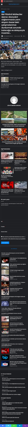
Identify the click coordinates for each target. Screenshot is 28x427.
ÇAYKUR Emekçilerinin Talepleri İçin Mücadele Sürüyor (17, 283)
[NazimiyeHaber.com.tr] (14, 4)
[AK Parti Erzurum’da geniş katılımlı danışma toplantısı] (21, 155)
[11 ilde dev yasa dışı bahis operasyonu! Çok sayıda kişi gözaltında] (7, 185)
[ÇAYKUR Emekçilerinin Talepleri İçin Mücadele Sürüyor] (5, 284)
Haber (8, 9)
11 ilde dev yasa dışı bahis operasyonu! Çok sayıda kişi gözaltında (7, 191)
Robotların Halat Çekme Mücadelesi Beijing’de (21, 168)
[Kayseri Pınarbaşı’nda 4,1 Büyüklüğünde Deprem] (7, 155)
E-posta (3, 226)
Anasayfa (4, 9)
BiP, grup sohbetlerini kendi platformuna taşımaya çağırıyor (18, 356)
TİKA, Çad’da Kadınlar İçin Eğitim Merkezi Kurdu (13, 1)
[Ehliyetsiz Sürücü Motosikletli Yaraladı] (21, 185)
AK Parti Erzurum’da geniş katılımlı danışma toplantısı (20, 162)
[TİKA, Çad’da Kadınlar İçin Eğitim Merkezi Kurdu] (5, 266)
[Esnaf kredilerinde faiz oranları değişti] (5, 278)
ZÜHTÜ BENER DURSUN (8, 36)
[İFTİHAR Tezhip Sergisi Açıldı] (5, 79)
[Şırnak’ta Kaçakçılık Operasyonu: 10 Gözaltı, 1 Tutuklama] (7, 170)
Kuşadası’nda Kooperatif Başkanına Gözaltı (16, 289)
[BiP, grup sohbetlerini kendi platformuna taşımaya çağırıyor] (5, 357)
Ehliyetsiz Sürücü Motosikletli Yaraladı (20, 190)
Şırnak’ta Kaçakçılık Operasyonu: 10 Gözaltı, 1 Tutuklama (7, 176)
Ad (2, 221)
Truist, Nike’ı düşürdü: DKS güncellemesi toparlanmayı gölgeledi (11, 309)
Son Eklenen (14, 248)
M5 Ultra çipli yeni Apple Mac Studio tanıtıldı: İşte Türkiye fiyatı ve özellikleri (18, 363)
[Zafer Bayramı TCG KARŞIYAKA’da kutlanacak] (5, 260)
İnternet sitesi (4, 231)
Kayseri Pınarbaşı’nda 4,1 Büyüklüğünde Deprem (7, 161)
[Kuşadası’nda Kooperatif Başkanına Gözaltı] (5, 291)
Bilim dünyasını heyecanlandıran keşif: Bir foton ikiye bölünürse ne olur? (18, 303)
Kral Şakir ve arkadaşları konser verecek (11, 313)
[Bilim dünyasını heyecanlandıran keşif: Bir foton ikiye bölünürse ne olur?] (5, 303)
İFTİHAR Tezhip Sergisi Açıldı (16, 78)
